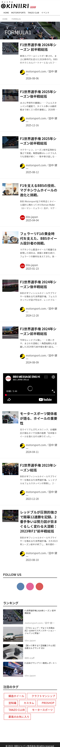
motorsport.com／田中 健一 (41, 73)
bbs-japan (32, 217)
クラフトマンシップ (43, 696)
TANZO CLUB (16, 710)
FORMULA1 (18, 32)
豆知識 (12, 703)
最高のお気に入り (18, 717)
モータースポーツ (42, 710)
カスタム (29, 703)
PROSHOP (48, 703)
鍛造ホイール (16, 696)
